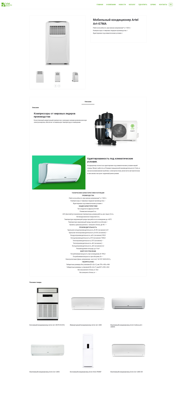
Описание (88, 101)
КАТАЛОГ (132, 4)
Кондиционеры (99, 38)
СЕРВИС (153, 4)
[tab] (88, 102)
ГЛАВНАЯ (100, 4)
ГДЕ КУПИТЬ (142, 4)
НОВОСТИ (122, 4)
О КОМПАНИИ (111, 4)
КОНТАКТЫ (163, 4)
